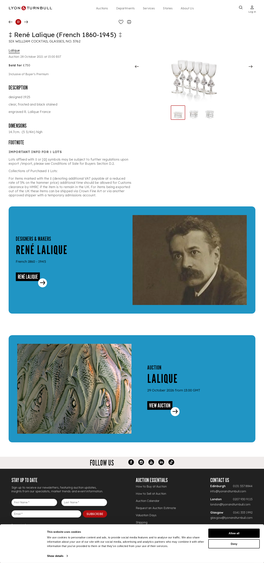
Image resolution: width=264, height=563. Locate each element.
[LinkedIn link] (161, 462)
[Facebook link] (131, 462)
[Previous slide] (136, 66)
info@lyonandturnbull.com (228, 491)
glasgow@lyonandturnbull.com (231, 517)
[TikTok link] (171, 462)
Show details (55, 555)
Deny (234, 543)
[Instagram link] (141, 462)
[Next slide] (250, 66)
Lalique (14, 50)
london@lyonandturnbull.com (230, 504)
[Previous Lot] (11, 21)
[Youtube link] (151, 462)
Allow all (234, 533)
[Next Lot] (26, 21)
